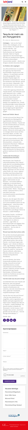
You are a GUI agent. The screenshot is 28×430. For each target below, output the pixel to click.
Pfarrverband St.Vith (11, 402)
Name (4, 350)
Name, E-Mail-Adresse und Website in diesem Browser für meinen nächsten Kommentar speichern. (13, 369)
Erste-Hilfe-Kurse (10, 395)
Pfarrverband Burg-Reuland (13, 405)
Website (5, 361)
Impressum (22, 425)
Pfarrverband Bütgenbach (12, 392)
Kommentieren (16, 40)
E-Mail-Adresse (7, 356)
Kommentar (5, 332)
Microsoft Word (9, 399)
